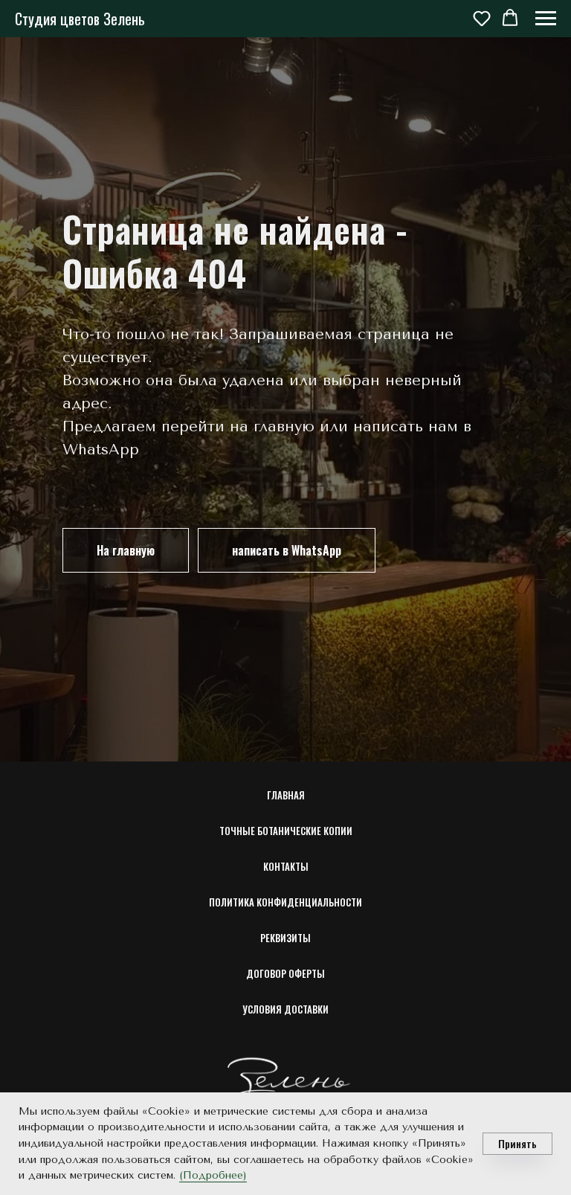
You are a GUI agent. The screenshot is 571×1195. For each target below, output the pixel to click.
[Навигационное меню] (545, 18)
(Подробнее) (213, 1175)
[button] (482, 18)
